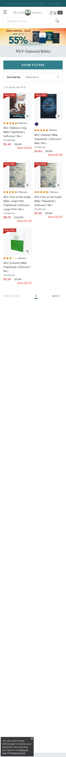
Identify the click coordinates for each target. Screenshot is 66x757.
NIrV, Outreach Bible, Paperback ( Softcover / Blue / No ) (48, 139)
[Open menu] (5, 12)
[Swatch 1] (36, 124)
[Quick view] (27, 116)
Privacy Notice (18, 753)
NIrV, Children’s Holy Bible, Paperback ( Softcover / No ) (15, 132)
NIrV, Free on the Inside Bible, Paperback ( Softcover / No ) (48, 201)
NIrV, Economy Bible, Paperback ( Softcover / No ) (17, 267)
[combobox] (33, 21)
